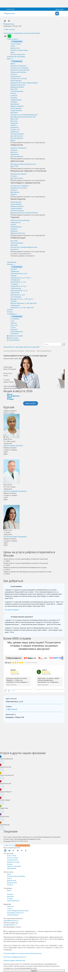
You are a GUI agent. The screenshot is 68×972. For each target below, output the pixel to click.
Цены (12, 52)
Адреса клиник (60, 9)
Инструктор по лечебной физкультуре (24, 115)
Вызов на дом (23, 33)
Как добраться (13, 396)
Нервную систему (13, 862)
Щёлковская (18, 294)
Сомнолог (14, 95)
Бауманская (19, 272)
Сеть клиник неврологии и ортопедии (13, 351)
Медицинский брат (17, 87)
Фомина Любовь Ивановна (13, 446)
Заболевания (11, 262)
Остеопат (14, 74)
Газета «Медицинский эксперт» (18, 911)
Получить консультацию (19, 50)
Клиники (10, 264)
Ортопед (20, 68)
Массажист (14, 113)
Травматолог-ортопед (18, 78)
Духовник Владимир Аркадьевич (15, 491)
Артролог (14, 98)
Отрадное (19, 285)
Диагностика (15, 48)
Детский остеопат (17, 136)
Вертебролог (15, 104)
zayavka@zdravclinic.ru (11, 921)
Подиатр (14, 125)
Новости (14, 323)
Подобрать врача (19, 259)
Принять (34, 971)
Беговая (21, 277)
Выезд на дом (12, 883)
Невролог (18, 66)
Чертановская (19, 289)
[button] (5, 690)
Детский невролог (17, 138)
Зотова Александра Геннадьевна (15, 537)
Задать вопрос (30, 403)
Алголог (13, 93)
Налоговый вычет (17, 332)
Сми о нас (14, 325)
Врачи (9, 59)
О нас (12, 321)
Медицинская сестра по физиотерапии (24, 83)
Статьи (13, 327)
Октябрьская (18, 281)
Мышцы (10, 864)
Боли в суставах (12, 858)
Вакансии (14, 329)
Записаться (10, 457)
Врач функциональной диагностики (23, 117)
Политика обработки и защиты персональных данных (22, 953)
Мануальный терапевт (19, 72)
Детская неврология (18, 54)
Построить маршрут (12, 610)
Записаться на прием (10, 33)
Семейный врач (16, 100)
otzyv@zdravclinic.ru (10, 925)
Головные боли (12, 860)
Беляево (23, 302)
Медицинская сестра (18, 85)
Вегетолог (14, 121)
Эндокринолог (16, 76)
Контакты (15, 334)
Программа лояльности (15, 913)
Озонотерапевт (16, 108)
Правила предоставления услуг (14, 960)
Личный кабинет (34, 33)
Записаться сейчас (12, 362)
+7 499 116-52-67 (10, 9)
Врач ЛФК (14, 89)
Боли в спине (11, 856)
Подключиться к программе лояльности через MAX (21, 347)
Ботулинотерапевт (17, 134)
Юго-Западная (22, 298)
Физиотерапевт (16, 81)
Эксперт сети (15, 130)
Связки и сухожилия (14, 866)
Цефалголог (15, 132)
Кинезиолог (15, 127)
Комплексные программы (16, 57)
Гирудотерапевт (16, 110)
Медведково (22, 306)
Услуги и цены (12, 39)
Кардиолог (14, 123)
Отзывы (10, 312)
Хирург (13, 140)
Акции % (10, 310)
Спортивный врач (17, 91)
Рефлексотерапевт (17, 106)
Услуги (13, 46)
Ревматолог (20, 70)
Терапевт (14, 102)
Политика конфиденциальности (14, 957)
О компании (11, 314)
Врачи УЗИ (14, 119)
